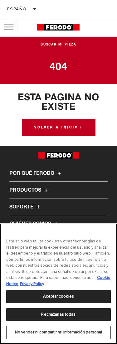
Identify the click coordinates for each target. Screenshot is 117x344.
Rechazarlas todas (58, 314)
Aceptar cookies (58, 296)
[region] (58, 283)
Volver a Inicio (56, 127)
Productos (25, 190)
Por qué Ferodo (32, 173)
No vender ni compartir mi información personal (58, 332)
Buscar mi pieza (58, 44)
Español (18, 9)
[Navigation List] (8, 27)
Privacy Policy (32, 283)
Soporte (22, 206)
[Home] (58, 27)
